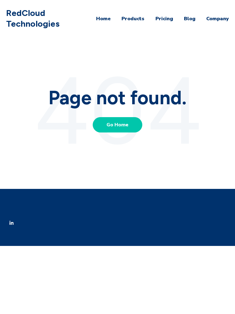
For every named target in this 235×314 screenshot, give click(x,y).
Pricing (164, 18)
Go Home (117, 124)
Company (217, 18)
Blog (190, 18)
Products (132, 18)
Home (103, 18)
